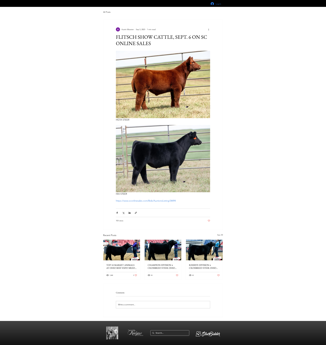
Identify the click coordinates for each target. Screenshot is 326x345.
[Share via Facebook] (117, 213)
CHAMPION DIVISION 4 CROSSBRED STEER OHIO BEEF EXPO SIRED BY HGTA (162, 266)
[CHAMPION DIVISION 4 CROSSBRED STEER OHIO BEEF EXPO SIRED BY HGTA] (163, 250)
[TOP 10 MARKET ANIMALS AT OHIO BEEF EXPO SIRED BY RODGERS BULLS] (121, 250)
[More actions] (208, 29)
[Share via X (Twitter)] (123, 213)
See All (220, 235)
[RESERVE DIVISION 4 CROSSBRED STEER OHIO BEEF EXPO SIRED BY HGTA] (204, 250)
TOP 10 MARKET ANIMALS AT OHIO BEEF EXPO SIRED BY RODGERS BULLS (120, 266)
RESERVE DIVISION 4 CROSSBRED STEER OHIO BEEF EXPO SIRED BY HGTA (203, 266)
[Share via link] (136, 213)
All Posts (106, 12)
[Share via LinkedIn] (129, 213)
